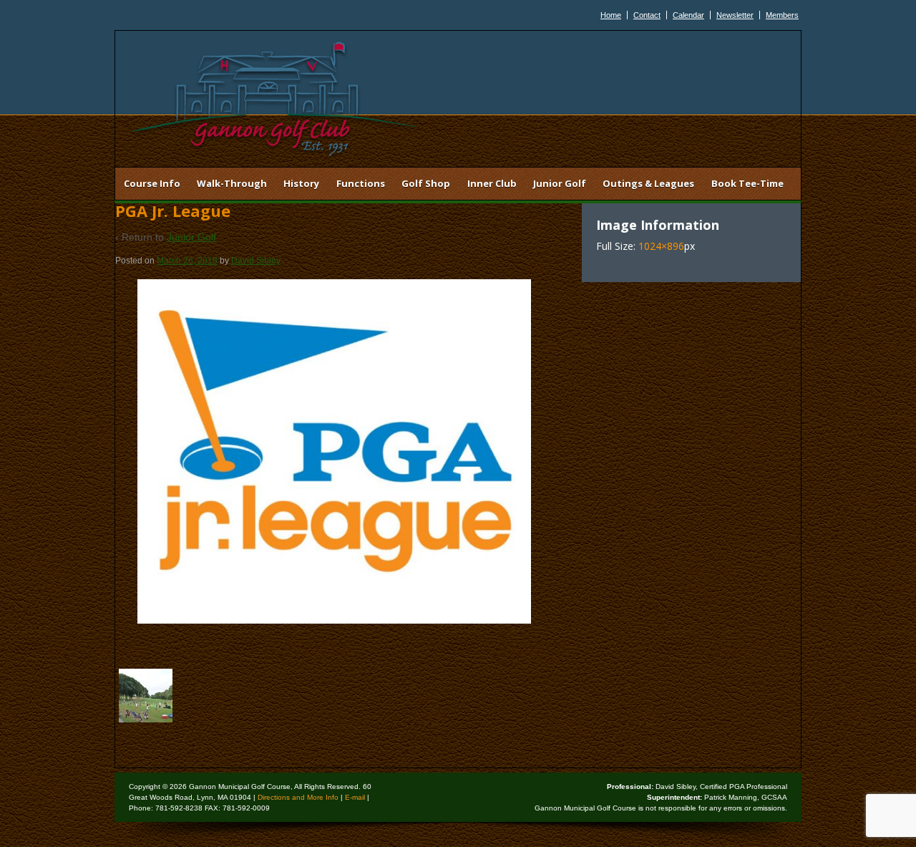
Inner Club (492, 183)
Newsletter (735, 15)
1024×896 (661, 246)
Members (782, 15)
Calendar (688, 15)
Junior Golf (559, 183)
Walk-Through (232, 183)
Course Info (152, 183)
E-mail (355, 797)
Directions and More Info (298, 797)
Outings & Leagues (648, 183)
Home (610, 15)
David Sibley (256, 261)
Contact (647, 15)
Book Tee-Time (747, 183)
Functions (360, 183)
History (301, 183)
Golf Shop (425, 183)
